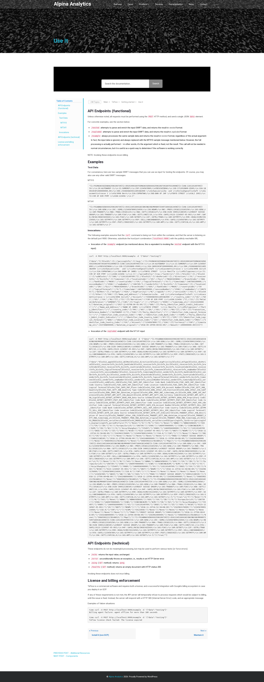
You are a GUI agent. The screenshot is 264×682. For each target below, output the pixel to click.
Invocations (64, 132)
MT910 (64, 123)
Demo (130, 4)
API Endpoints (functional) (64, 106)
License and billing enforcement (66, 143)
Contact (203, 4)
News (191, 4)
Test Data (63, 118)
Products (143, 4)
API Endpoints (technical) (69, 137)
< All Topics (95, 102)
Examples (62, 113)
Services (159, 4)
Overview (118, 4)
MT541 (64, 127)
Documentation (176, 4)
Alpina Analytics (72, 4)
